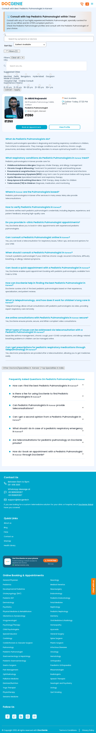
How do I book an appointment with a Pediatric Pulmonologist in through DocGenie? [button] (47, 453)
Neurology (54, 580)
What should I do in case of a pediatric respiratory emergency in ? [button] (48, 430)
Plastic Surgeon (56, 643)
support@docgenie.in (18, 499)
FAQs (6, 532)
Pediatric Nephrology (59, 611)
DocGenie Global (85, 504)
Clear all (15, 57)
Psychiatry (7, 607)
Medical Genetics (57, 584)
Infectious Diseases (58, 647)
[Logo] (12, 3)
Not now (51, 564)
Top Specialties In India (52, 368)
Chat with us (93, 586)
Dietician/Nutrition (10, 683)
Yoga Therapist (9, 688)
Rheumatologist (57, 670)
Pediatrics (7, 584)
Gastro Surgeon (9, 665)
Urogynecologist (10, 620)
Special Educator (10, 634)
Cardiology (7, 638)
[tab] (48, 386)
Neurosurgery (56, 589)
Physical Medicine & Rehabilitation (17, 611)
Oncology (54, 652)
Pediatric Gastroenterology (14, 661)
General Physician (10, 580)
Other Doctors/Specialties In (21, 368)
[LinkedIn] (21, 716)
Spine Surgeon (56, 638)
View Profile (64, 127)
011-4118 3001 (14, 484)
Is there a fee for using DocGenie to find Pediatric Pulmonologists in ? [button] (40, 395)
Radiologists (55, 674)
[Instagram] (28, 716)
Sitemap (7, 541)
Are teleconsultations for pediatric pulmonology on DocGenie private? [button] (47, 441)
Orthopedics (55, 661)
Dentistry (54, 616)
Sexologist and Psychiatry (61, 683)
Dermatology (8, 602)
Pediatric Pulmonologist (13, 652)
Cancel (8, 89)
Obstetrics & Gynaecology (14, 616)
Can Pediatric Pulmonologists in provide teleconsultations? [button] (39, 407)
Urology (53, 688)
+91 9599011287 (15, 495)
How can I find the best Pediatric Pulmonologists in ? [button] (45, 385)
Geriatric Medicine (10, 697)
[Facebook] (7, 716)
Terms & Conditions (68, 730)
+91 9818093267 (15, 492)
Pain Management (10, 670)
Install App (51, 560)
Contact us (8, 536)
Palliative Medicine (10, 679)
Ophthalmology (9, 674)
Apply (17, 89)
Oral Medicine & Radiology (61, 620)
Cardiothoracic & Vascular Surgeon (18, 643)
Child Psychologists (11, 629)
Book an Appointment (31, 127)
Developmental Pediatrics (14, 589)
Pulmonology (8, 647)
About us (7, 523)
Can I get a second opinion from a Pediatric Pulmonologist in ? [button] (47, 418)
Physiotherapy (9, 692)
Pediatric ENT (8, 598)
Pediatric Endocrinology (60, 598)
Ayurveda (54, 629)
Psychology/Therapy (11, 625)
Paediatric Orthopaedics (60, 665)
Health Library (10, 545)
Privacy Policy (88, 730)
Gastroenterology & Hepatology (16, 656)
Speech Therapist (57, 679)
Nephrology (55, 607)
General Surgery (57, 634)
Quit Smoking (56, 692)
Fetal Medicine (56, 602)
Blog (6, 527)
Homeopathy (56, 625)
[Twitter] (14, 716)
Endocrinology (56, 593)
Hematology (55, 656)
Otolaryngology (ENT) (12, 593)
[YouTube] (34, 716)
